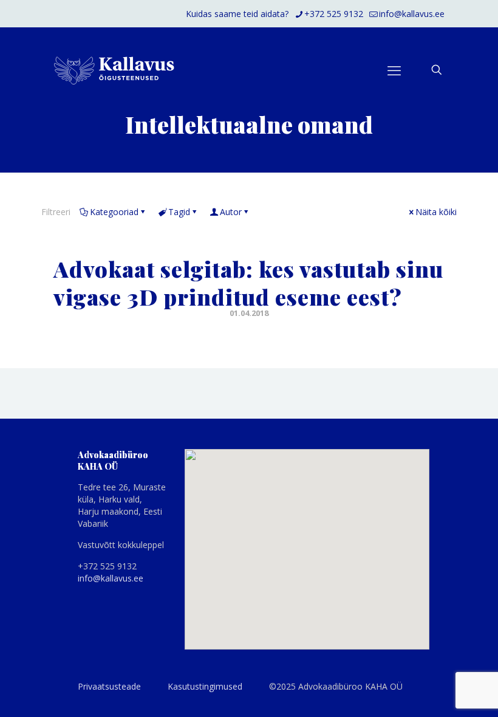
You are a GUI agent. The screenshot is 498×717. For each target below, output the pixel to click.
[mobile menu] (394, 70)
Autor (231, 212)
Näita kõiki (436, 212)
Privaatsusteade (109, 686)
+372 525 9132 (333, 13)
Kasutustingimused (205, 686)
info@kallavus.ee (412, 13)
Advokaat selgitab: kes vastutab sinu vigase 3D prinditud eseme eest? (248, 282)
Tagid (179, 212)
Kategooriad (114, 212)
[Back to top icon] (439, 692)
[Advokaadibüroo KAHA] (114, 69)
